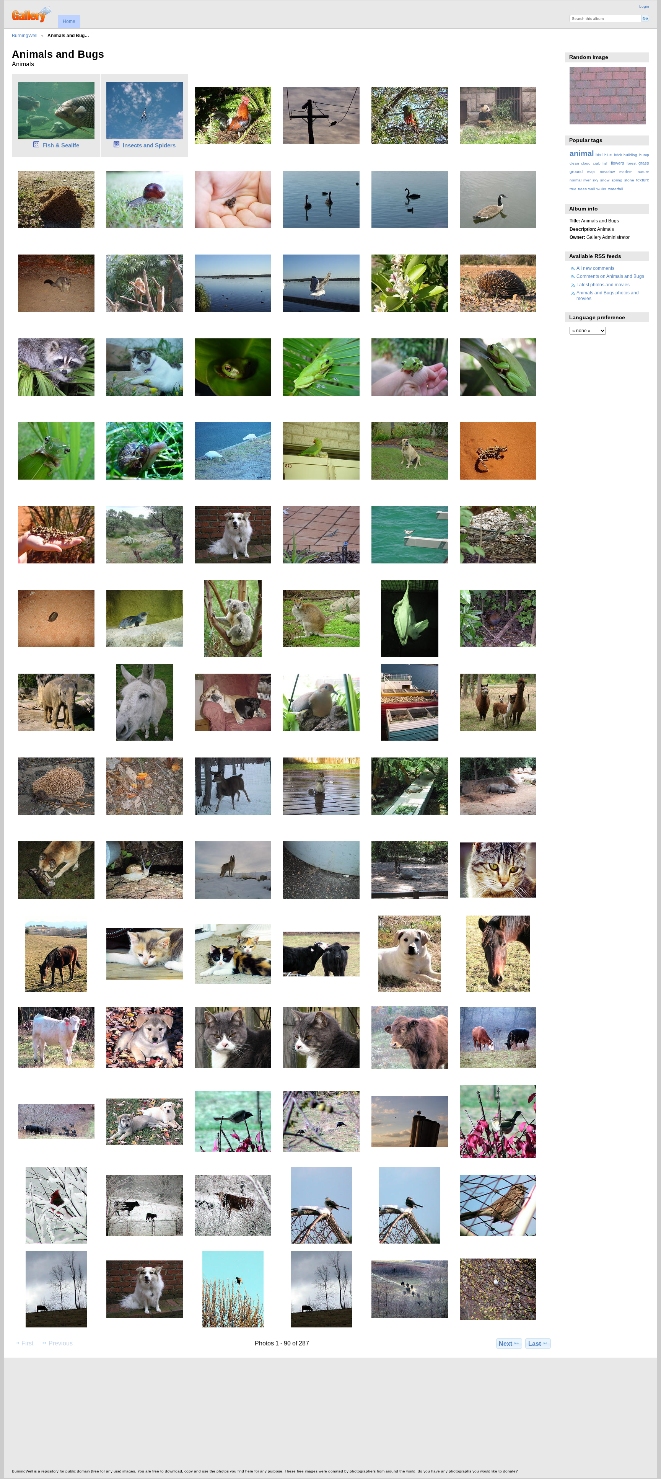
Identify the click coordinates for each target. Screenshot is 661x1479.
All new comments (595, 268)
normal (575, 180)
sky (595, 180)
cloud (586, 163)
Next (505, 1343)
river (587, 180)
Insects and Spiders (149, 145)
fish (605, 163)
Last (534, 1343)
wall (591, 189)
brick (618, 155)
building (630, 155)
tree (573, 189)
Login (644, 6)
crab (597, 163)
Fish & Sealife (60, 145)
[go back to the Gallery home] (32, 13)
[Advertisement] (241, 1415)
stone (629, 180)
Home (69, 21)
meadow (607, 172)
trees (582, 189)
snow (604, 180)
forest (632, 163)
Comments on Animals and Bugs (610, 276)
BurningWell (24, 35)
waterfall (615, 189)
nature (643, 172)
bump (644, 155)
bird (599, 154)
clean (574, 163)
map (591, 172)
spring (617, 180)
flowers (617, 163)
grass (643, 163)
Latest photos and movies (603, 284)
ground (576, 171)
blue (608, 155)
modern (626, 172)
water (601, 188)
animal (582, 153)
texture (642, 180)
